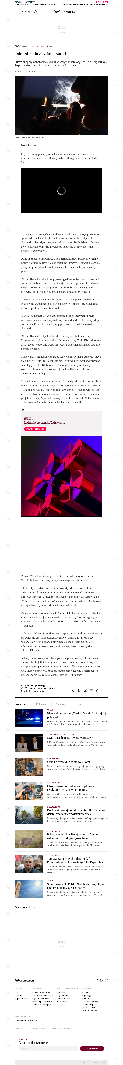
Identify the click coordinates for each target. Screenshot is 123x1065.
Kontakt (18, 995)
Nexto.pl (85, 998)
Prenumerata (63, 998)
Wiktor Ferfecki (29, 145)
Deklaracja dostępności (42, 1004)
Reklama (61, 992)
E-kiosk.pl (86, 992)
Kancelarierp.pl (89, 1004)
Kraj (34, 46)
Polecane (41, 704)
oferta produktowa (61, 1029)
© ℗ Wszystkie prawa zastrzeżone (38, 688)
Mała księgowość (90, 1001)
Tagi (79, 704)
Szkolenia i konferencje (26, 1020)
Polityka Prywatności (41, 992)
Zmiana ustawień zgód (42, 995)
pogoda (50, 881)
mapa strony (20, 1029)
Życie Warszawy (89, 1010)
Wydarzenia (69, 11)
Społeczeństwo (45, 46)
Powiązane (21, 704)
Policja (50, 710)
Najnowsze (62, 704)
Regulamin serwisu (41, 998)
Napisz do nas (21, 998)
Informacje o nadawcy (42, 1001)
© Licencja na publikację (33, 685)
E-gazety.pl (87, 995)
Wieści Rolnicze (89, 1007)
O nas (17, 992)
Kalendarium (39, 1029)
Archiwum (62, 1001)
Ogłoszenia (62, 995)
